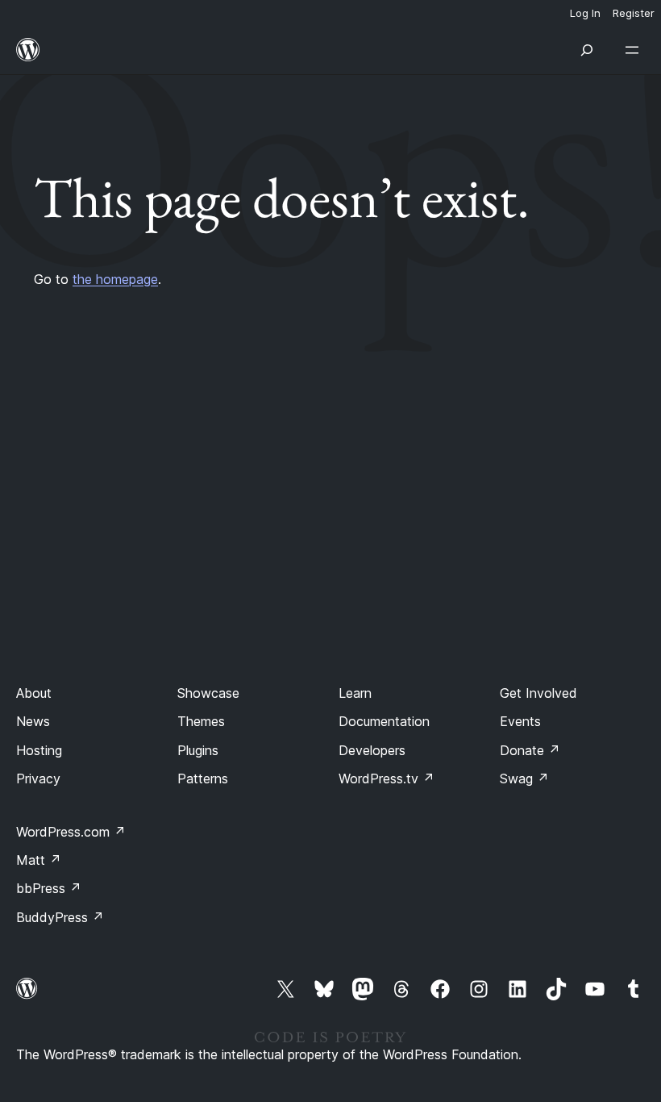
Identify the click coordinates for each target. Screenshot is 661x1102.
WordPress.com (71, 832)
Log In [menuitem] (585, 12)
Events (520, 721)
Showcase (208, 693)
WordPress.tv (386, 778)
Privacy (38, 778)
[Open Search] (586, 50)
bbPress (48, 888)
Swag (524, 778)
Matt (38, 860)
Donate (530, 750)
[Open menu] (635, 50)
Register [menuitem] (634, 12)
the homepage (115, 279)
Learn (355, 693)
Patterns (202, 778)
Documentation (384, 721)
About (34, 693)
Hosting (39, 750)
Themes (201, 721)
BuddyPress (60, 917)
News (33, 721)
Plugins (197, 750)
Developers (372, 750)
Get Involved (538, 693)
